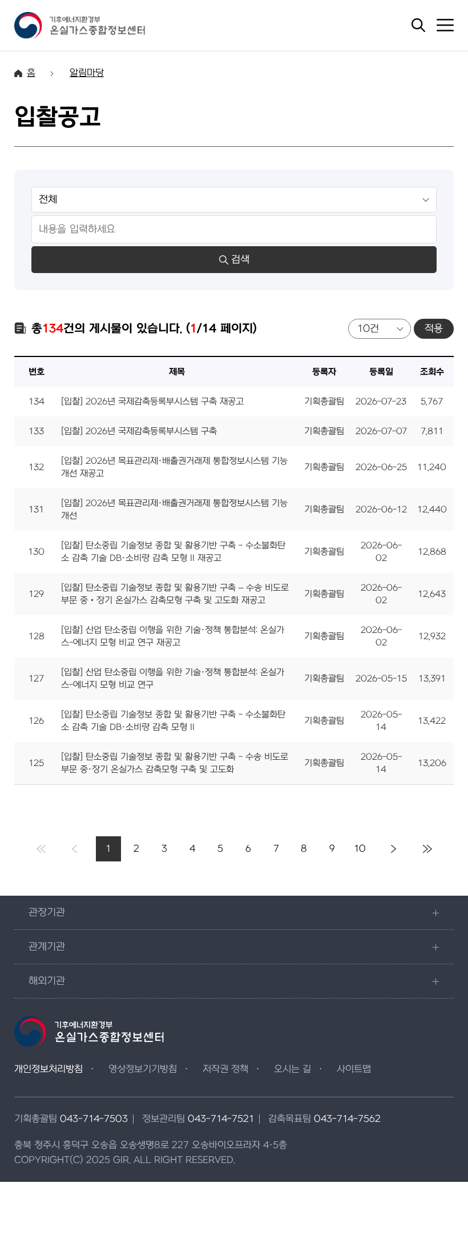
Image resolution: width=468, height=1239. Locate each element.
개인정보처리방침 (48, 1069)
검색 (240, 259)
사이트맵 (354, 1069)
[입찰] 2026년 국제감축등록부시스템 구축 (139, 431)
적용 (434, 328)
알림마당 (87, 73)
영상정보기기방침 (142, 1069)
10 (360, 849)
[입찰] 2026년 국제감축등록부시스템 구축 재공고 (152, 401)
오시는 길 (292, 1069)
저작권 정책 (225, 1069)
